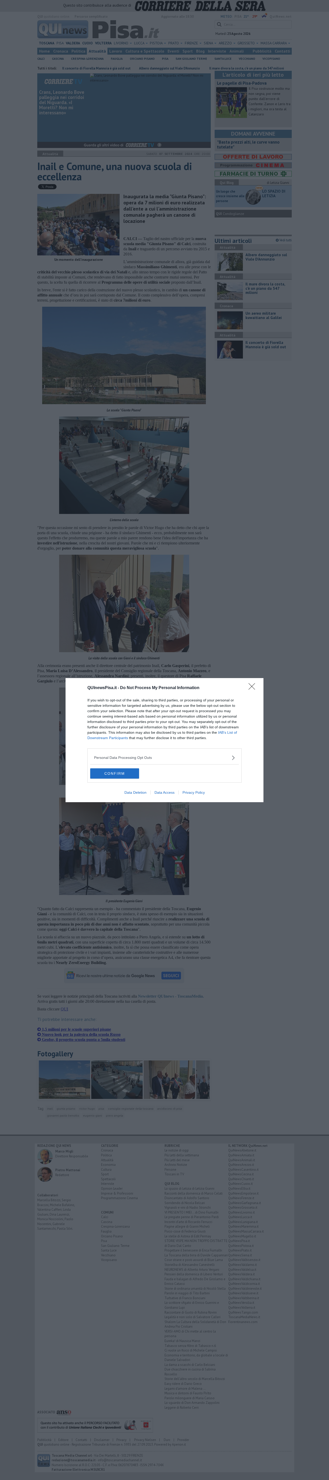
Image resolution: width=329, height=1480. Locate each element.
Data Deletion (135, 792)
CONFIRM (114, 773)
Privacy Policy (193, 792)
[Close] (253, 688)
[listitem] (164, 757)
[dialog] (164, 740)
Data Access (164, 792)
